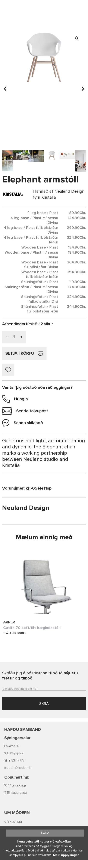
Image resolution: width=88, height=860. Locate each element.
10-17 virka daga (15, 785)
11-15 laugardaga (15, 792)
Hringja (21, 399)
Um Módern (17, 812)
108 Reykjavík (13, 753)
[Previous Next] (44, 582)
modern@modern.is (17, 767)
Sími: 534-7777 (14, 760)
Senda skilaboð (28, 422)
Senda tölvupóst (32, 410)
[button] (77, 38)
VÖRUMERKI (13, 822)
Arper (9, 622)
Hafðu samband (22, 729)
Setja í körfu (19, 353)
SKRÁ (44, 703)
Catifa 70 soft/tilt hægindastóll (32, 627)
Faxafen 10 (11, 746)
